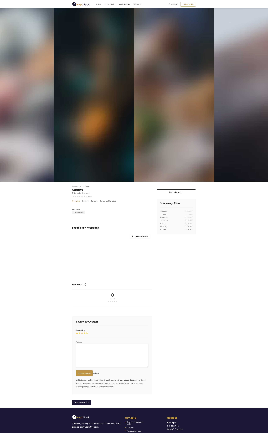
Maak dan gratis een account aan (120, 380)
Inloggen (173, 4)
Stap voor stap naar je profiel (135, 423)
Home (98, 4)
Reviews (94, 201)
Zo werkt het (109, 4)
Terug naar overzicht (81, 402)
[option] (174, 95)
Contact (136, 4)
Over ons (130, 428)
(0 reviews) (88, 196)
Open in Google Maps (141, 236)
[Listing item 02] (94, 95)
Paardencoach (78, 212)
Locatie (85, 201)
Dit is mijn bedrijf (176, 193)
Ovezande (82, 193)
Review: (79, 342)
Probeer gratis (188, 4)
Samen (87, 186)
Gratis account (124, 4)
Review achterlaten (108, 201)
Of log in (96, 373)
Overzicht (76, 201)
